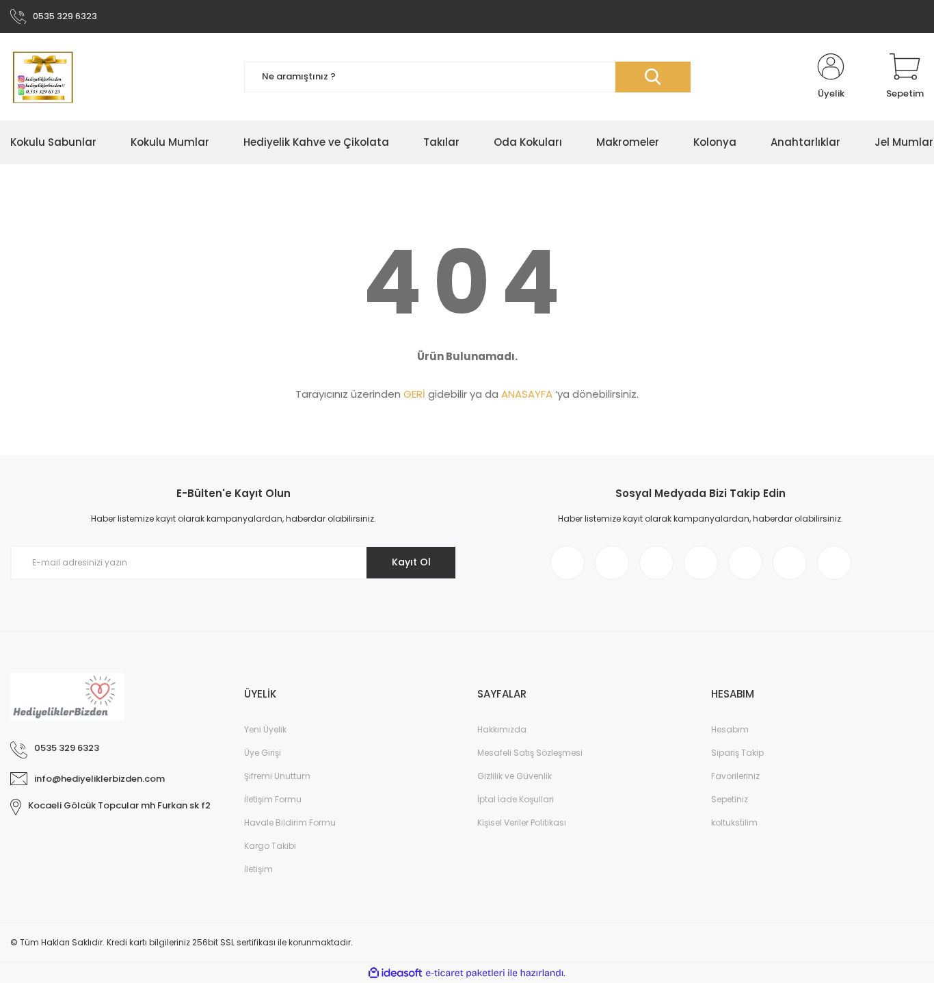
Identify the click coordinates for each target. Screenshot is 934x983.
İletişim (258, 869)
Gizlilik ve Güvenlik (514, 776)
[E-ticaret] (465, 973)
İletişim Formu (273, 799)
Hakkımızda (501, 729)
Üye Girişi (262, 752)
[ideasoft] (395, 973)
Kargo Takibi (270, 846)
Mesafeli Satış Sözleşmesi (530, 752)
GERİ (414, 394)
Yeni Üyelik (265, 729)
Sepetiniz (729, 799)
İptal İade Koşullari (515, 799)
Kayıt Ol (411, 562)
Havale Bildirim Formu (290, 822)
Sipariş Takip (737, 752)
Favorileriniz (735, 776)
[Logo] (41, 76)
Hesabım (730, 729)
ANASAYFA (526, 394)
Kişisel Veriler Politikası (521, 822)
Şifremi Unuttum (277, 776)
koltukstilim (734, 822)
